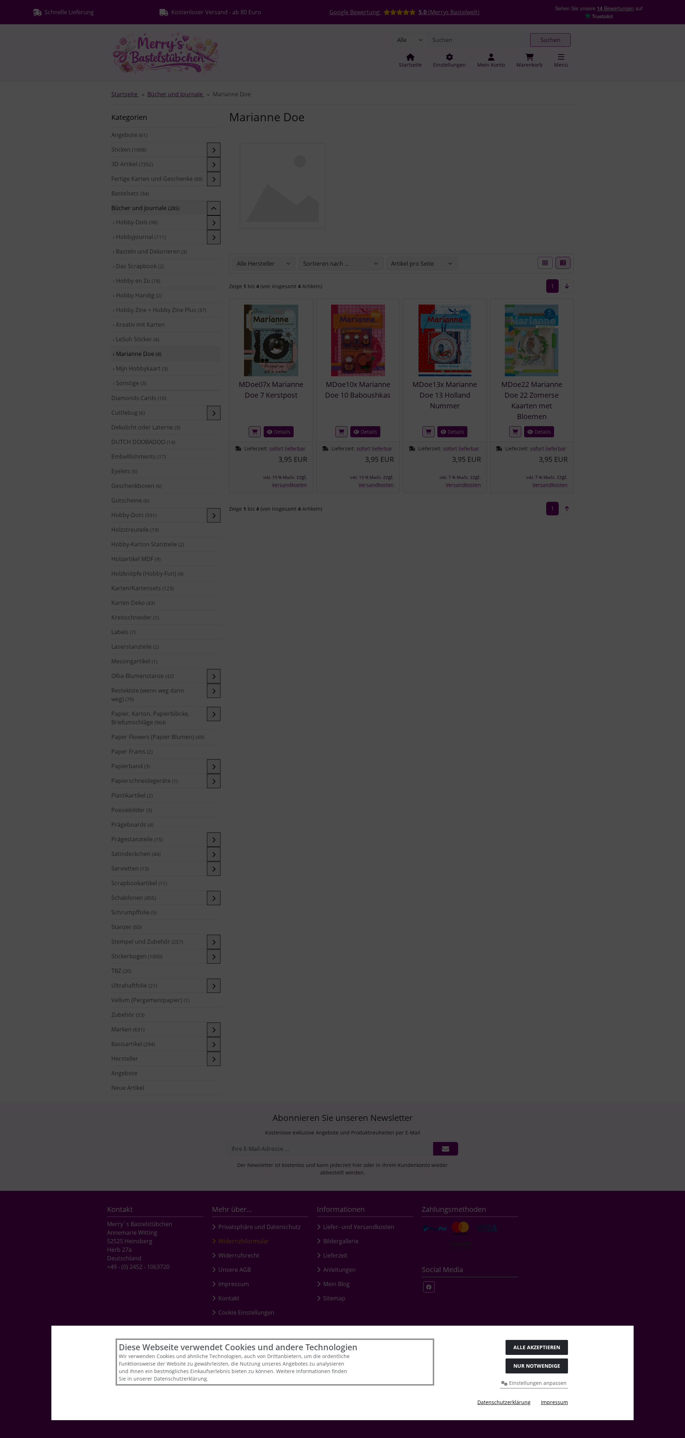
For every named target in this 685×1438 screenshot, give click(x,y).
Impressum (554, 1402)
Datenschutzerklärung (504, 1402)
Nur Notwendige (536, 1365)
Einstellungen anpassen (537, 1383)
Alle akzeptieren (536, 1347)
